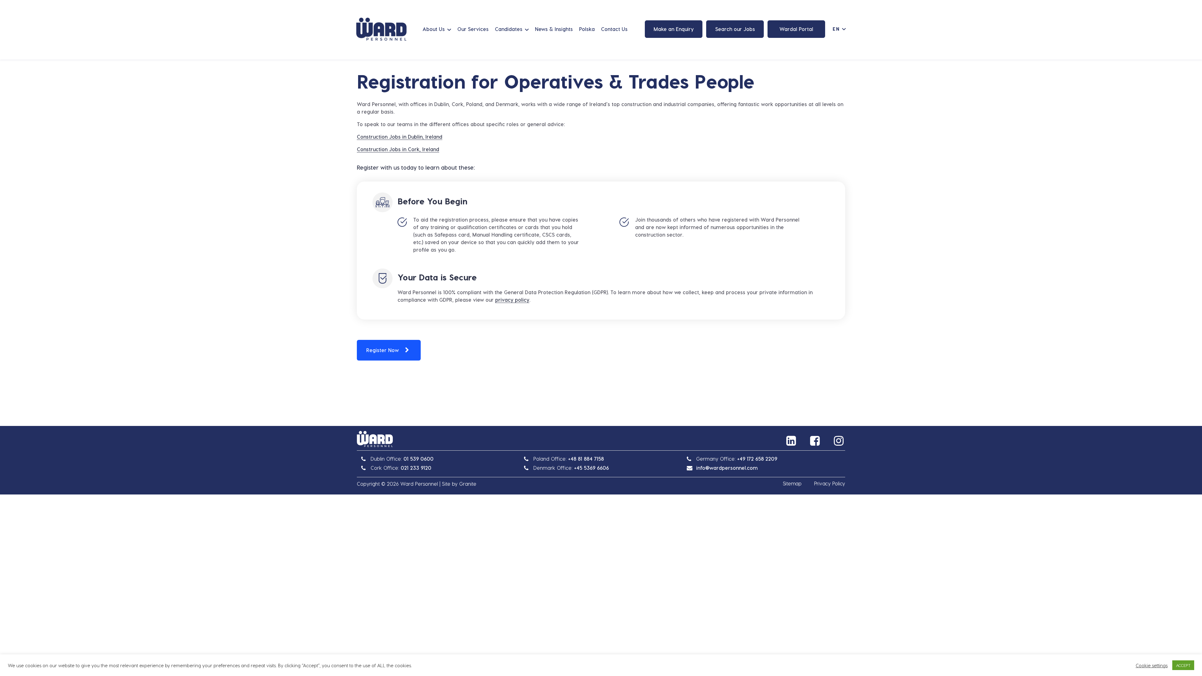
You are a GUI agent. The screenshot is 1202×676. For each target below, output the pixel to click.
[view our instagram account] (839, 440)
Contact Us (614, 29)
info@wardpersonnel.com (727, 468)
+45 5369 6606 (591, 468)
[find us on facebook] (815, 440)
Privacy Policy (829, 483)
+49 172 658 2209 (757, 459)
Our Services (473, 29)
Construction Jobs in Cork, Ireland (398, 149)
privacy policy (512, 300)
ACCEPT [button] (1183, 665)
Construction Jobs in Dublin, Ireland (399, 137)
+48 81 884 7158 (586, 459)
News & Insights (554, 29)
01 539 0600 (418, 459)
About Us (434, 29)
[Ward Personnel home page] (381, 29)
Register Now (382, 350)
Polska (587, 29)
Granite (467, 484)
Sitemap (792, 483)
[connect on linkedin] (792, 440)
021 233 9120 (416, 468)
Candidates (508, 29)
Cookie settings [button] (1152, 665)
